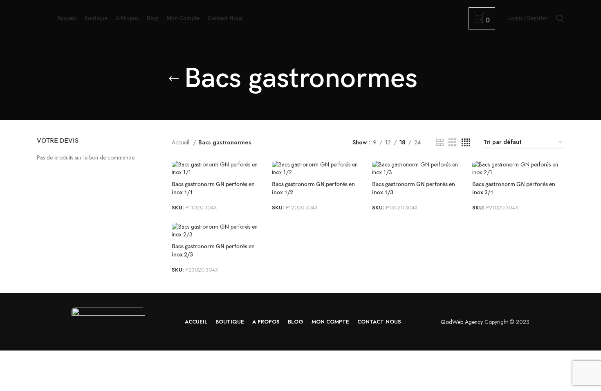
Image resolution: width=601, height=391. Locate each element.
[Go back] (174, 79)
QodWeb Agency (462, 322)
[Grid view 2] (440, 142)
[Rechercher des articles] (560, 18)
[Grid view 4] (466, 142)
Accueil (181, 142)
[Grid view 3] (452, 142)
